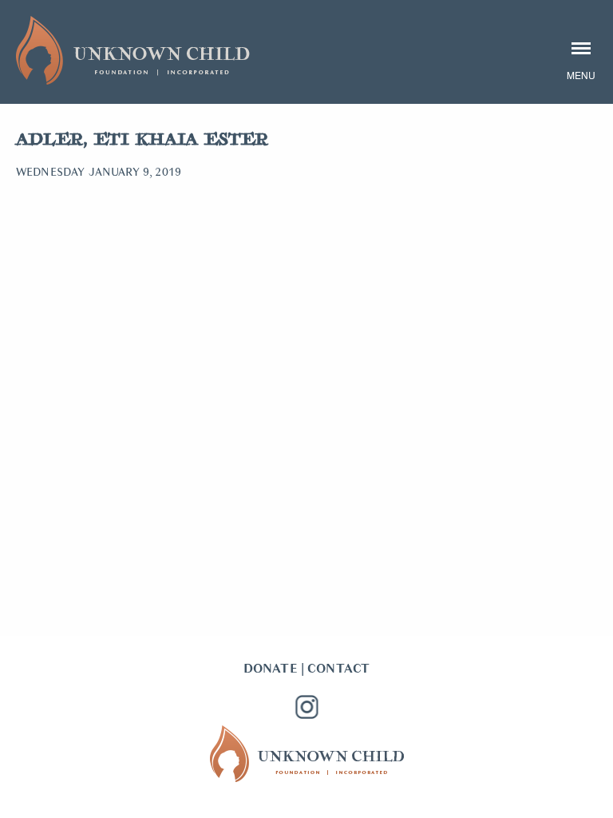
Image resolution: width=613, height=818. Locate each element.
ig (306, 707)
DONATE (270, 668)
